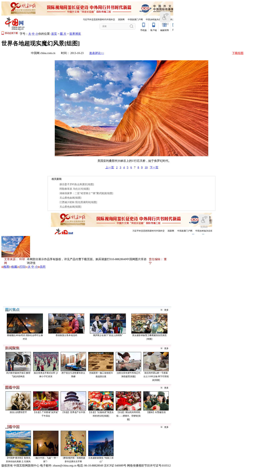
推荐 (6, 266)
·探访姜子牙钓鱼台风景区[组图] (76, 184)
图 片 (63, 33)
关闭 (42, 266)
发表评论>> (96, 53)
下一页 (154, 167)
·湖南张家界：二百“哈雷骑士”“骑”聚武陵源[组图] (86, 193)
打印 (22, 266)
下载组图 (237, 53)
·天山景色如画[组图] (70, 197)
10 (146, 167)
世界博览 (75, 33)
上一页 (109, 167)
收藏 (14, 266)
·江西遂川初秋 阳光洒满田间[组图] (78, 202)
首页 (54, 33)
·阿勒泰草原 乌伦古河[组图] (74, 189)
